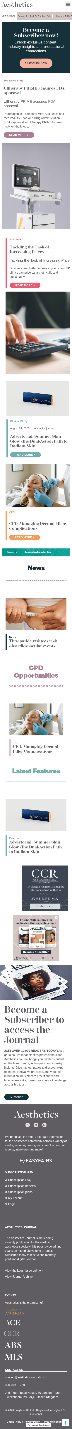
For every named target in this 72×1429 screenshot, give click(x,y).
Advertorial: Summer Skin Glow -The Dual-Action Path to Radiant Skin (39, 441)
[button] (68, 4)
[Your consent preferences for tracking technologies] (65, 1422)
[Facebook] (44, 1125)
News (12, 637)
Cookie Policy (14, 1422)
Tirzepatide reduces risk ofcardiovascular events (33, 643)
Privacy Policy (32, 1422)
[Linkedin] (36, 1125)
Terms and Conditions (53, 1422)
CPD (15, 742)
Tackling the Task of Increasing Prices (29, 249)
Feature (14, 838)
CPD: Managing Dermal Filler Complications (37, 526)
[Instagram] (27, 1125)
